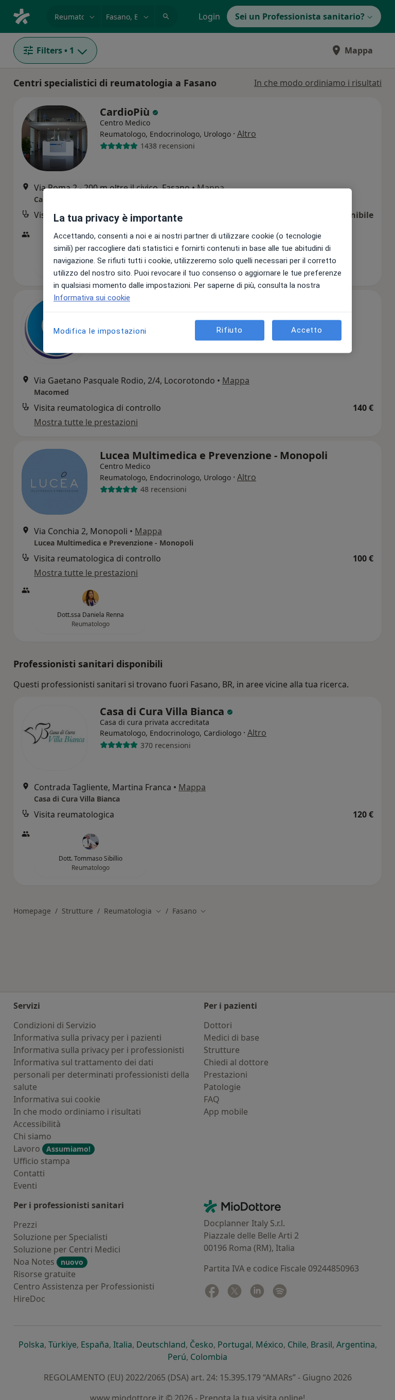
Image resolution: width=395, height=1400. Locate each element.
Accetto (306, 330)
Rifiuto (229, 330)
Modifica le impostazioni (100, 331)
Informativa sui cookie (91, 298)
